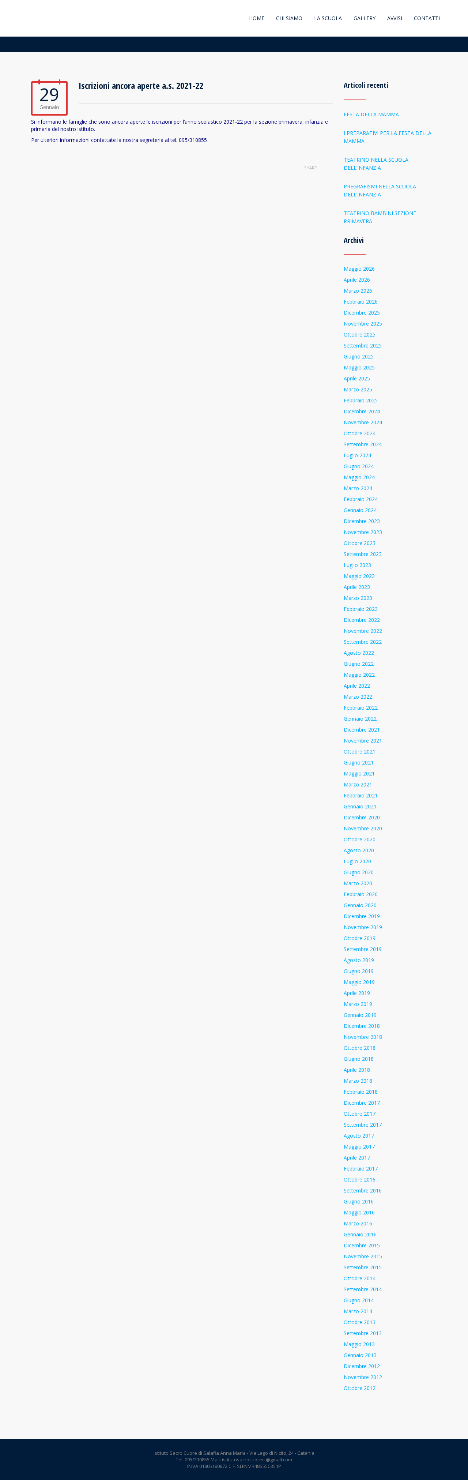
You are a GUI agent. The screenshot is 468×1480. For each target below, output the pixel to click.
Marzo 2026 (358, 290)
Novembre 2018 (363, 1036)
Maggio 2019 (359, 981)
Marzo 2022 (358, 696)
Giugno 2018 (359, 1058)
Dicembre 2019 (362, 916)
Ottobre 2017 (359, 1113)
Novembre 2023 (363, 532)
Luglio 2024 (357, 455)
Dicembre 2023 (362, 521)
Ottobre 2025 (359, 334)
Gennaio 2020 (360, 905)
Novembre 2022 (363, 630)
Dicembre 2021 (362, 729)
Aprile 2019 (357, 992)
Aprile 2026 (357, 279)
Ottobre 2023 (359, 543)
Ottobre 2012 (359, 1388)
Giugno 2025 (359, 356)
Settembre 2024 (363, 444)
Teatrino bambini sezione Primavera (380, 217)
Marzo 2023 (358, 597)
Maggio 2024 (359, 477)
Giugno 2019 (359, 971)
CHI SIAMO (289, 18)
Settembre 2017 (363, 1124)
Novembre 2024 (363, 422)
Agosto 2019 (359, 960)
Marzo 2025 (358, 389)
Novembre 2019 (363, 927)
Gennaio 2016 (360, 1234)
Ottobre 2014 (359, 1278)
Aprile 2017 (357, 1157)
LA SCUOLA (328, 18)
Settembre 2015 (363, 1267)
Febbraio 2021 (361, 795)
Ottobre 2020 (359, 839)
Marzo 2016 (358, 1223)
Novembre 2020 (363, 828)
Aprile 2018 (357, 1069)
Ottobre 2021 (359, 751)
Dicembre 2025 (362, 312)
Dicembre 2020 (362, 817)
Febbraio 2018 (361, 1091)
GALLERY (364, 18)
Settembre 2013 (363, 1333)
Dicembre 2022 (362, 619)
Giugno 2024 (359, 466)
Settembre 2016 (363, 1190)
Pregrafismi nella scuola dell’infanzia (380, 190)
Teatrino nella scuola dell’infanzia (376, 163)
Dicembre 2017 (362, 1102)
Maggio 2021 (359, 773)
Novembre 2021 (363, 740)
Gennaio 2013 (360, 1355)
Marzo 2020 (358, 883)
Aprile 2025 (357, 378)
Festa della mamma (371, 114)
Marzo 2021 (358, 784)
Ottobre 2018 (359, 1047)
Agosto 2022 (359, 652)
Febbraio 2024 (361, 499)
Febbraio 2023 (361, 608)
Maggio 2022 (359, 674)
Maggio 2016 (359, 1212)
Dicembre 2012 (362, 1366)
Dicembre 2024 (362, 411)
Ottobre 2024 (359, 433)
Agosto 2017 (359, 1135)
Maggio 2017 (359, 1146)
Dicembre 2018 (362, 1025)
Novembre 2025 (363, 323)
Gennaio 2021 (360, 806)
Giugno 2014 (359, 1300)
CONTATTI (427, 18)
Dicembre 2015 (362, 1245)
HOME (256, 18)
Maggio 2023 (359, 575)
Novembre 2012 (363, 1377)
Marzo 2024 (358, 488)
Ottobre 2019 (359, 938)
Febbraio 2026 (361, 301)
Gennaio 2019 (360, 1014)
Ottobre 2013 (359, 1322)
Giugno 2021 (359, 762)
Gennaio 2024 (360, 510)
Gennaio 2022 (360, 718)
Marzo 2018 (358, 1080)
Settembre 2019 (363, 949)
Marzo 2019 (358, 1003)
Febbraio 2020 (361, 894)
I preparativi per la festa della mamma (387, 136)
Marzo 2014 (358, 1311)
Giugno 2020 (359, 872)
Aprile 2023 (357, 586)
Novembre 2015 (363, 1256)
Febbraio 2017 (361, 1168)
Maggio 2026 (359, 268)
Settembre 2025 (363, 345)
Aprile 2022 (357, 685)
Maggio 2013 (359, 1344)
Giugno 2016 (359, 1201)
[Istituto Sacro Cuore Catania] (32, 18)
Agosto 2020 (359, 850)
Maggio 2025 (359, 367)
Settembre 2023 (363, 554)
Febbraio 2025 (361, 400)
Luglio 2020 (357, 861)
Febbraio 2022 (361, 707)
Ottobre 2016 (359, 1179)
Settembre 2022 (363, 641)
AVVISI (394, 18)
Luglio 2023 (357, 564)
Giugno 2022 (359, 663)
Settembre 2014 (363, 1289)
